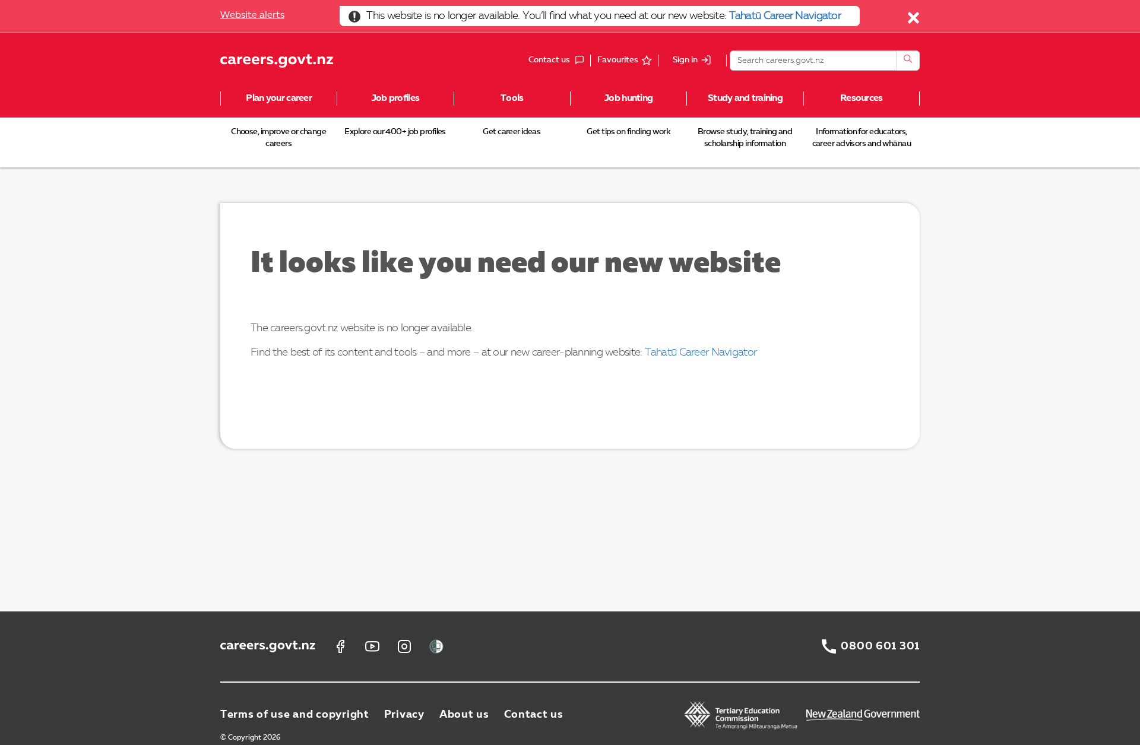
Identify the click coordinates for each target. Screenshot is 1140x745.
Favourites (617, 60)
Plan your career (278, 98)
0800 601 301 (880, 646)
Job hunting (628, 98)
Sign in (685, 60)
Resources (861, 98)
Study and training (745, 98)
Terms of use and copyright (294, 714)
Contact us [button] (559, 60)
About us (464, 714)
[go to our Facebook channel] (340, 646)
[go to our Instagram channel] (404, 646)
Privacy (404, 714)
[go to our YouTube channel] (372, 646)
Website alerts (252, 15)
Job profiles (395, 98)
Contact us (533, 714)
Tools (512, 98)
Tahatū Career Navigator (785, 16)
